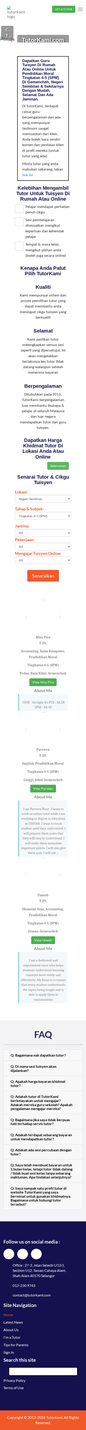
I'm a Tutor (11, 1337)
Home (8, 1314)
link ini (27, 175)
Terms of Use (13, 1387)
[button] (43, 1055)
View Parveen (43, 788)
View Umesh (43, 940)
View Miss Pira (43, 682)
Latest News (13, 1322)
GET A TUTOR (63, 9)
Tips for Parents (15, 1345)
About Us (11, 1330)
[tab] (43, 1055)
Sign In (8, 1352)
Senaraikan (43, 575)
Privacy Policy (14, 1380)
